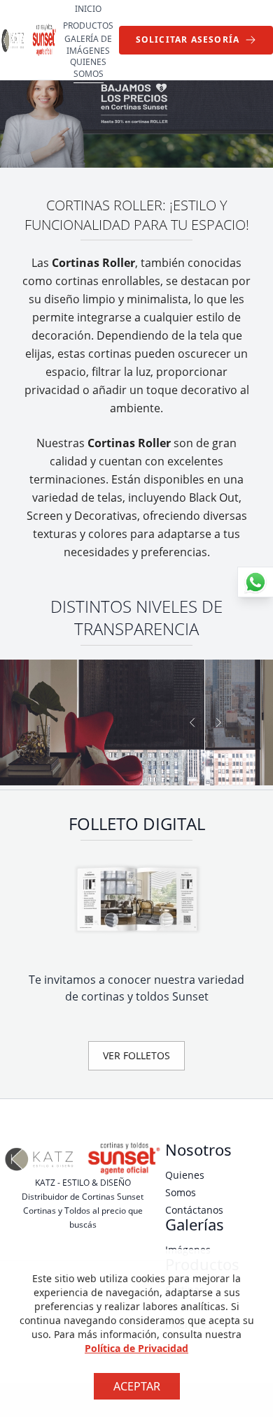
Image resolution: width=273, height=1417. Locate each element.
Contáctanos (194, 1209)
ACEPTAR (136, 1386)
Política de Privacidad (136, 1348)
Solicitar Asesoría (188, 39)
